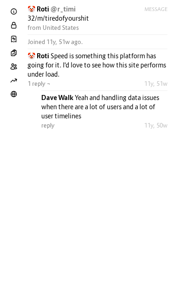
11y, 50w (155, 125)
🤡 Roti (39, 9)
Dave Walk (58, 97)
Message (155, 9)
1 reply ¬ (39, 83)
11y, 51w (155, 83)
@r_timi (63, 9)
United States (61, 27)
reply (48, 125)
